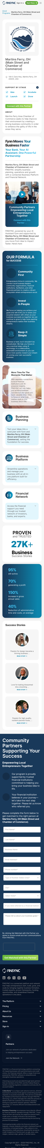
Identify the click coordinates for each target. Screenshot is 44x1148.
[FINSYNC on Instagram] (19, 977)
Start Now (31, 3)
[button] (22, 1001)
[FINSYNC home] (9, 3)
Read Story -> (22, 656)
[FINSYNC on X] (14, 977)
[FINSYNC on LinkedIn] (4, 977)
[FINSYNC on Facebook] (9, 977)
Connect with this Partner (19, 106)
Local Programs (6, 12)
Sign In (20, 3)
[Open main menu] (41, 3)
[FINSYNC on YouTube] (24, 977)
